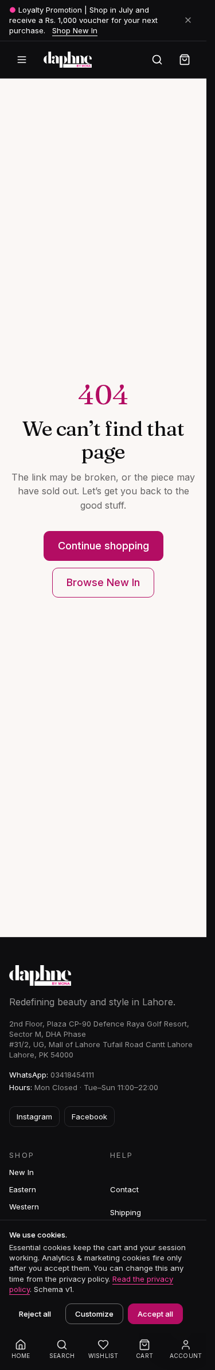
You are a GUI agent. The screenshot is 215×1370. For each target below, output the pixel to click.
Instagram (34, 1116)
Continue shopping (103, 546)
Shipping (125, 1212)
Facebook (89, 1116)
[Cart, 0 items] (184, 59)
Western (24, 1206)
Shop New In (74, 30)
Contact (124, 1189)
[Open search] (157, 59)
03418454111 (72, 1074)
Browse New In (103, 582)
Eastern (22, 1189)
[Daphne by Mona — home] (68, 60)
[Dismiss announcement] (188, 20)
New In (21, 1172)
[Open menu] (21, 59)
